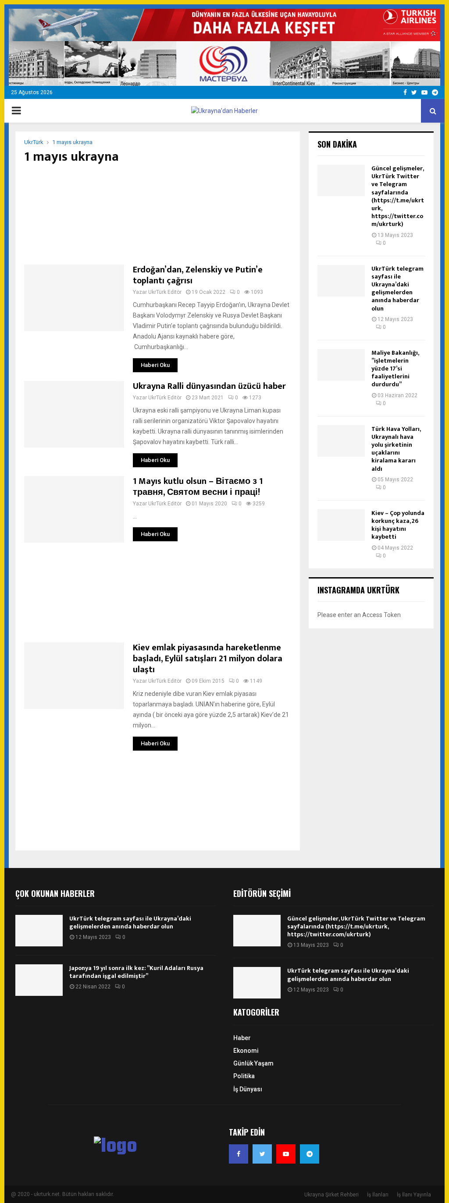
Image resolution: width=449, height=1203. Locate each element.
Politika (244, 1076)
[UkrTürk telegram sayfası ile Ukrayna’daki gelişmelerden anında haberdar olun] (341, 280)
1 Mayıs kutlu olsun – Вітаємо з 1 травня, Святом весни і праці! (198, 487)
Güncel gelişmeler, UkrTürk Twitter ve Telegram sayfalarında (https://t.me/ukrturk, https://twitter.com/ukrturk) (397, 196)
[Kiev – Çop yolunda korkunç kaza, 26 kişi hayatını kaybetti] (341, 525)
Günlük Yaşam (253, 1063)
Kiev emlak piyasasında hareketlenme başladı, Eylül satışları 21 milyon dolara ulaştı (207, 658)
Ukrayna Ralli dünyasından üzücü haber (209, 386)
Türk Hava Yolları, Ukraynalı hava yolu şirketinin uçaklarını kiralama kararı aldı (395, 449)
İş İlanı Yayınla (414, 1195)
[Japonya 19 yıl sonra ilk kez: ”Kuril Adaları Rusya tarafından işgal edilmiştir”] (39, 980)
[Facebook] (238, 1154)
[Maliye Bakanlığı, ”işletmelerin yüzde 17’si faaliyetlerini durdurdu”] (341, 365)
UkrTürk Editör (165, 292)
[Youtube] (286, 1154)
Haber (242, 1037)
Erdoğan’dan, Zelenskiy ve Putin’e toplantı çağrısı (198, 275)
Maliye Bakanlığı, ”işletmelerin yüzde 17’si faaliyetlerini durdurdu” (395, 369)
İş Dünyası (247, 1089)
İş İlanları (377, 1195)
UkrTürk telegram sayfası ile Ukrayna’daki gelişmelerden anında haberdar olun (397, 289)
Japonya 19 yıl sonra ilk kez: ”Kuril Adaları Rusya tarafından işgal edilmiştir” (136, 972)
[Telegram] (309, 1154)
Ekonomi (246, 1050)
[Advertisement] (157, 214)
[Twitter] (262, 1154)
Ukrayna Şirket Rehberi (331, 1195)
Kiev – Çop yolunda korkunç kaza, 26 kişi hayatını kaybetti (397, 525)
